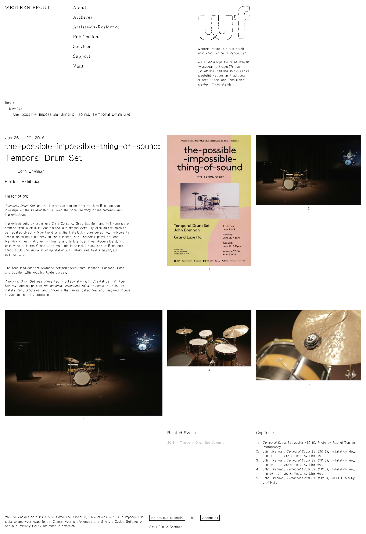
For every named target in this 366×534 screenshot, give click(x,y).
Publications (87, 37)
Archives (83, 17)
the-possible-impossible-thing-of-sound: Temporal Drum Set (71, 114)
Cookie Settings (170, 526)
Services (82, 46)
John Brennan (31, 171)
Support (82, 56)
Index (10, 103)
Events (15, 108)
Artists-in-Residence (96, 27)
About (80, 7)
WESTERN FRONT (27, 7)
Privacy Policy (29, 526)
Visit (78, 66)
